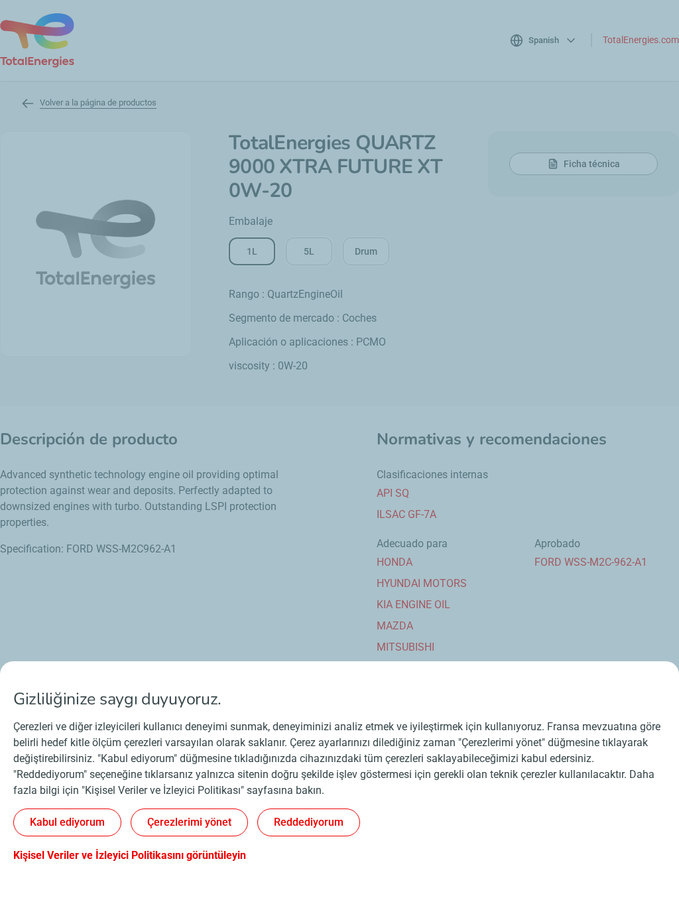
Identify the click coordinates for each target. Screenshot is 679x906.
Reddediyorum (308, 822)
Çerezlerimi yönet (189, 822)
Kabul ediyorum (67, 822)
